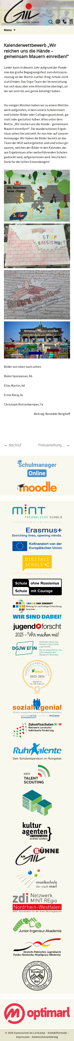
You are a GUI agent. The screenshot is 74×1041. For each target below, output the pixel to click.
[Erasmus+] (37, 532)
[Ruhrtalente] (37, 751)
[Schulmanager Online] (37, 468)
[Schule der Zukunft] (37, 609)
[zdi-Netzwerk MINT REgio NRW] (37, 902)
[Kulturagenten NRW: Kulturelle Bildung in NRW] (37, 831)
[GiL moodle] (37, 486)
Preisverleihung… (54, 444)
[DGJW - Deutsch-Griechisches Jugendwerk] (37, 648)
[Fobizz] (37, 676)
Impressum (22, 1037)
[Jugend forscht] (37, 629)
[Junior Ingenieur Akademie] (37, 924)
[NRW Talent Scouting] (37, 774)
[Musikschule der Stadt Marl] (37, 878)
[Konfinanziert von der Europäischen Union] (37, 546)
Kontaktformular (57, 1033)
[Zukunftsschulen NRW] (37, 730)
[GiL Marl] (37, 13)
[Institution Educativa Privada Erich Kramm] (37, 975)
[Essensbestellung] (71, 21)
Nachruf (12, 444)
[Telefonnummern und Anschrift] (64, 21)
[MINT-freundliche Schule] (37, 513)
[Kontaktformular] (58, 21)
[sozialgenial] (37, 708)
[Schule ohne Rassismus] (37, 586)
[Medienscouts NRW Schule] (37, 802)
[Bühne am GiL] (37, 855)
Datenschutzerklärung (45, 1037)
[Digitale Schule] (37, 564)
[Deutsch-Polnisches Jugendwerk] (37, 946)
